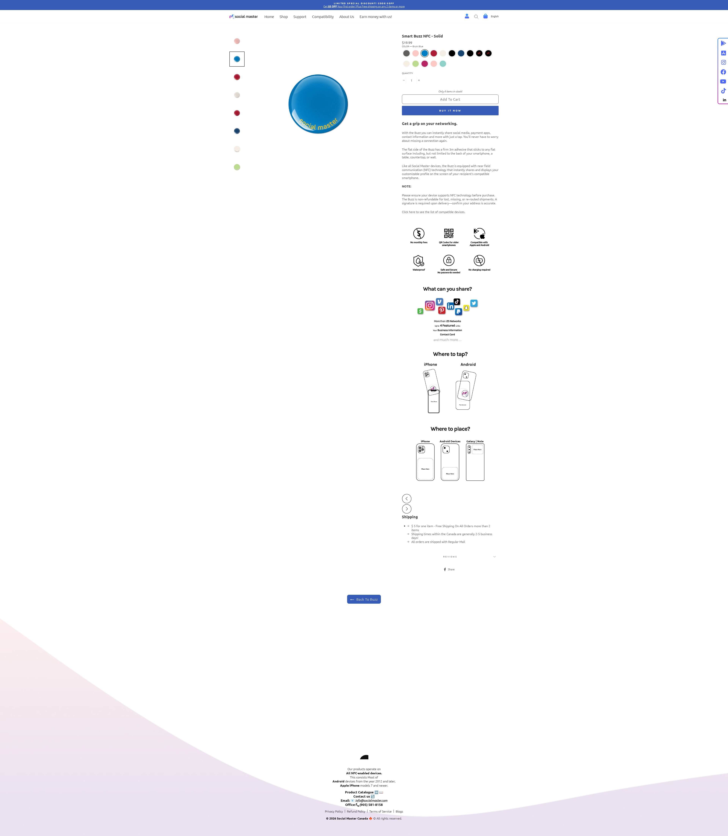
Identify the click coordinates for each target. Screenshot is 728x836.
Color (412, 46)
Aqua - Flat (443, 63)
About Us (346, 16)
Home (269, 16)
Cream (443, 53)
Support (299, 16)
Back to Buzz (366, 599)
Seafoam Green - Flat (415, 63)
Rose (415, 53)
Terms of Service (380, 811)
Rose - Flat (434, 63)
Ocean (461, 53)
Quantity (407, 73)
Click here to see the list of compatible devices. (433, 212)
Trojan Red (434, 53)
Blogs (399, 811)
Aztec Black (470, 53)
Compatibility (323, 16)
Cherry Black (452, 53)
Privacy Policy (334, 811)
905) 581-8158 (371, 805)
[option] (364, 5)
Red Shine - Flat (488, 53)
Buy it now (450, 110)
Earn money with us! (376, 16)
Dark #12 (406, 53)
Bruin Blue (424, 53)
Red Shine (479, 53)
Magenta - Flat (424, 63)
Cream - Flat (406, 63)
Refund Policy (356, 811)
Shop (284, 16)
